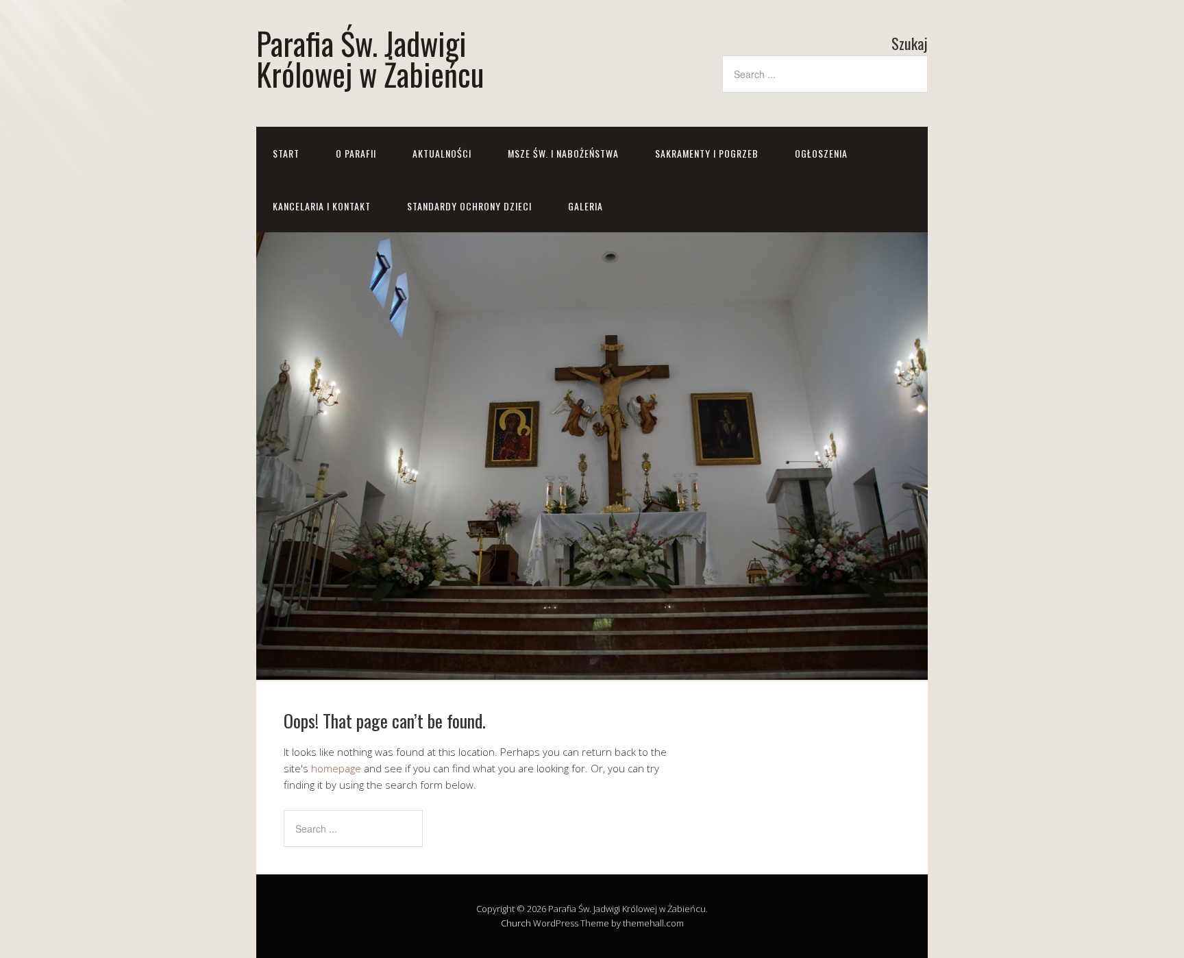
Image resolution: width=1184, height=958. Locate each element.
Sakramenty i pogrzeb (706, 153)
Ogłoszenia (821, 153)
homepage (336, 768)
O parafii (356, 153)
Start (286, 153)
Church (516, 923)
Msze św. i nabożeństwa (563, 153)
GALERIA (585, 206)
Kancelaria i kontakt (322, 206)
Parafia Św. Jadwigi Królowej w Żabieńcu (370, 58)
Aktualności (441, 153)
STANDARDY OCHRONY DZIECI (469, 206)
